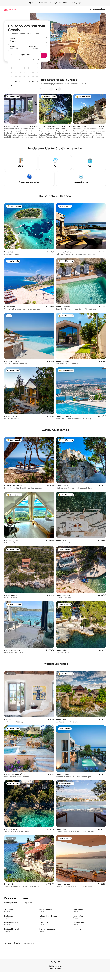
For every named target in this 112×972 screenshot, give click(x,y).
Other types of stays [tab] (11, 903)
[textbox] (18, 48)
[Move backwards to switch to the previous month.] (11, 54)
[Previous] (51, 89)
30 (37, 81)
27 (24, 81)
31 (11, 86)
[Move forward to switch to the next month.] (37, 54)
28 (29, 81)
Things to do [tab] (27, 903)
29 (33, 81)
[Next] (59, 89)
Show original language (72, 3)
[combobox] (27, 41)
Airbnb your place (97, 9)
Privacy (51, 968)
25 (16, 81)
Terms (59, 968)
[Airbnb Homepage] (10, 9)
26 (20, 81)
